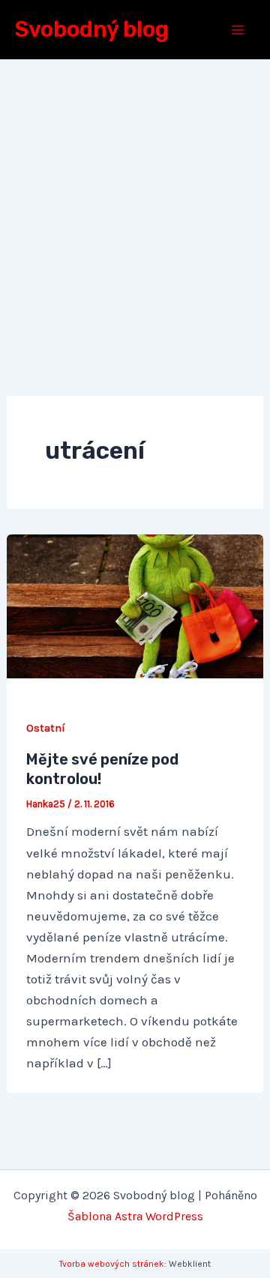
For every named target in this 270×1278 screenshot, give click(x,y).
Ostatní (45, 728)
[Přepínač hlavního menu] (238, 30)
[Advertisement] (135, 202)
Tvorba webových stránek (111, 1264)
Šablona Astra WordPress (135, 1216)
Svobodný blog (92, 29)
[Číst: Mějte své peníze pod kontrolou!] (135, 604)
